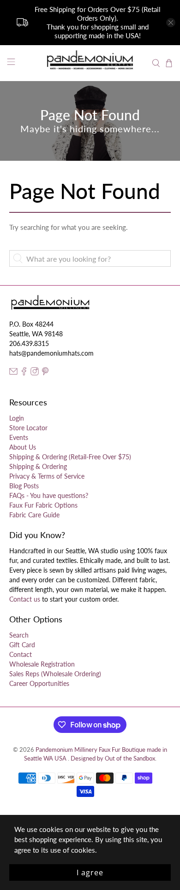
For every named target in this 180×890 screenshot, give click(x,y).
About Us (22, 447)
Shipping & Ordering (38, 466)
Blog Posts (24, 486)
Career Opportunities (39, 683)
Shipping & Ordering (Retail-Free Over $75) (70, 457)
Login (16, 418)
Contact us (24, 599)
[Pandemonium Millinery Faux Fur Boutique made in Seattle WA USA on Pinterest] (45, 373)
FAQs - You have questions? (48, 495)
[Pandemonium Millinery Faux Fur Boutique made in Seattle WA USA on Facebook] (24, 373)
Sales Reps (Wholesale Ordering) (55, 674)
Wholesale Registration (42, 664)
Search (19, 635)
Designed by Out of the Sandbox (113, 758)
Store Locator (28, 428)
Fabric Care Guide (34, 515)
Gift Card (22, 645)
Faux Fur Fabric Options (43, 505)
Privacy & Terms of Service (46, 476)
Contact (20, 654)
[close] (170, 22)
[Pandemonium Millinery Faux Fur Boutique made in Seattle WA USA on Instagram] (34, 373)
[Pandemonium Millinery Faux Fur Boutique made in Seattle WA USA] (90, 63)
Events (18, 437)
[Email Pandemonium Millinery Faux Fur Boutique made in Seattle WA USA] (13, 373)
